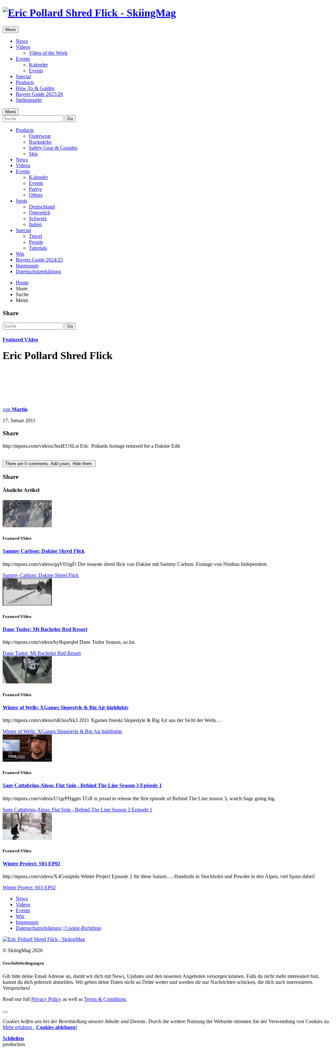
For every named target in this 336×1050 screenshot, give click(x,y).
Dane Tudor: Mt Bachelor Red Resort (45, 629)
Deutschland (42, 206)
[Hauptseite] (89, 13)
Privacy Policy (46, 999)
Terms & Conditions (105, 999)
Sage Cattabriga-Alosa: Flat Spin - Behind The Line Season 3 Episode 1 (82, 785)
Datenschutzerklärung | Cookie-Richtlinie (58, 928)
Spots (21, 201)
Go (70, 118)
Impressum (27, 265)
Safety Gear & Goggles (53, 148)
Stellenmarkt (29, 100)
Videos (23, 47)
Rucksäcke (40, 142)
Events (23, 59)
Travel (35, 236)
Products (25, 82)
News (22, 41)
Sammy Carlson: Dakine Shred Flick (44, 551)
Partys (35, 189)
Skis (33, 153)
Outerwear (40, 136)
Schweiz (38, 218)
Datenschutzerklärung (38, 271)
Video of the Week (48, 53)
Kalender (38, 64)
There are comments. (49, 463)
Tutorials (38, 248)
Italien (35, 224)
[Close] (5, 1012)
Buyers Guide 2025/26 (39, 94)
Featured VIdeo (20, 339)
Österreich (39, 212)
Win (20, 254)
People (36, 242)
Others (36, 195)
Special (23, 76)
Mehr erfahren (18, 1027)
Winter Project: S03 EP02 (31, 863)
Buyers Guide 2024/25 (39, 259)
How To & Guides (35, 88)
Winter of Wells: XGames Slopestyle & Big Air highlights (65, 707)
